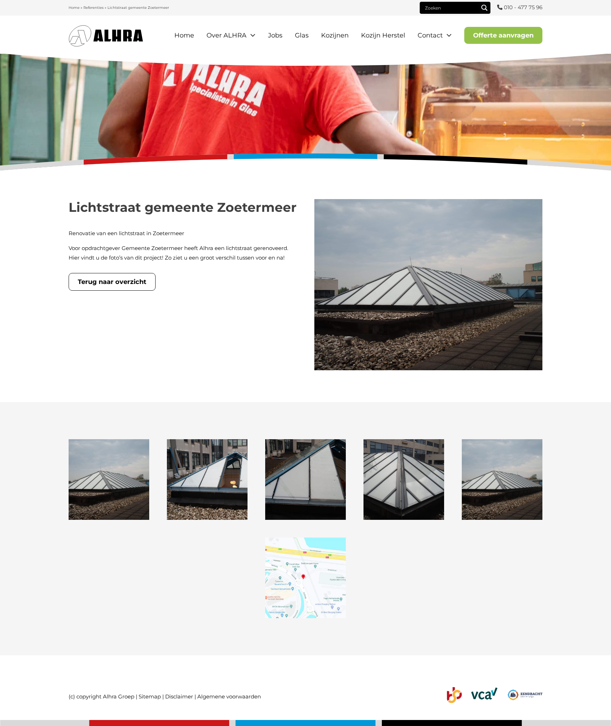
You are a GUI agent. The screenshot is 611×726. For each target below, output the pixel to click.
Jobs (275, 35)
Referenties (93, 7)
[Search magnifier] (484, 8)
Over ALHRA (226, 35)
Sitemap (150, 696)
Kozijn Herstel (383, 35)
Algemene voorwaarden (229, 696)
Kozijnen (335, 35)
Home (74, 7)
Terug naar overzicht (112, 282)
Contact (430, 35)
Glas (302, 35)
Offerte (503, 35)
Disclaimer (179, 696)
